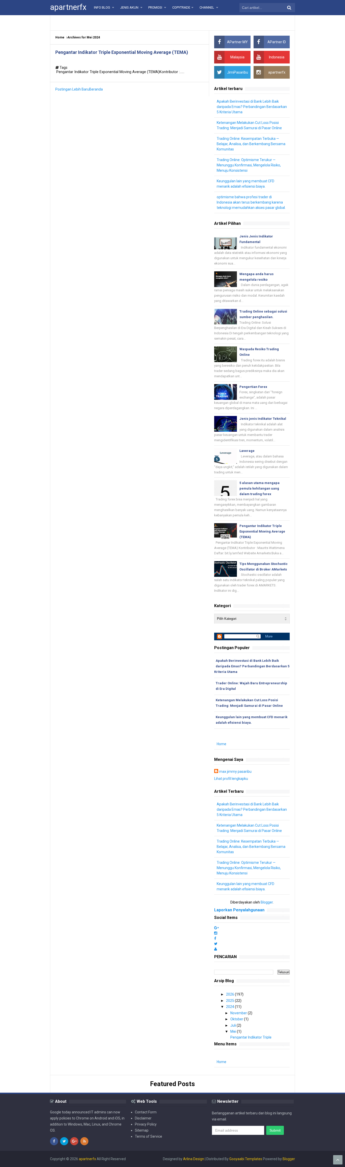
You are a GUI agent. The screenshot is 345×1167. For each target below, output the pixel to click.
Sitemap (142, 1130)
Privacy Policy (146, 1124)
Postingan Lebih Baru (72, 89)
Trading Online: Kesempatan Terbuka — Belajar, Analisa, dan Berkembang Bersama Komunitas (251, 144)
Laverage (247, 451)
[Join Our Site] (215, 949)
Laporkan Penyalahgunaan (239, 910)
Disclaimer (143, 1118)
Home (59, 37)
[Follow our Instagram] (215, 933)
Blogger (267, 902)
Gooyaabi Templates (245, 1159)
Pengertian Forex (253, 387)
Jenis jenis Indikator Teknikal (262, 419)
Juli (233, 1025)
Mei (233, 1031)
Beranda (96, 89)
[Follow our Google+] (216, 928)
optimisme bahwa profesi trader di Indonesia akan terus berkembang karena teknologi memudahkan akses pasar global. (251, 202)
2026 (230, 994)
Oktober (237, 1019)
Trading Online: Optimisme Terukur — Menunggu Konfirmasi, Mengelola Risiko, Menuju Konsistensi (249, 165)
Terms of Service (148, 1136)
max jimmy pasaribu (235, 771)
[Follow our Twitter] (215, 944)
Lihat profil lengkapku (231, 779)
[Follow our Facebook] (215, 938)
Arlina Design (193, 1159)
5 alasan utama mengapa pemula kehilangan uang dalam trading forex (259, 488)
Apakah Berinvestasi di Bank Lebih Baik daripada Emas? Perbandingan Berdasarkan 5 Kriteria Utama (252, 106)
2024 (230, 1007)
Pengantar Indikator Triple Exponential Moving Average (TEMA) (121, 52)
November (239, 1013)
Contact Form (146, 1112)
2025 (230, 1001)
